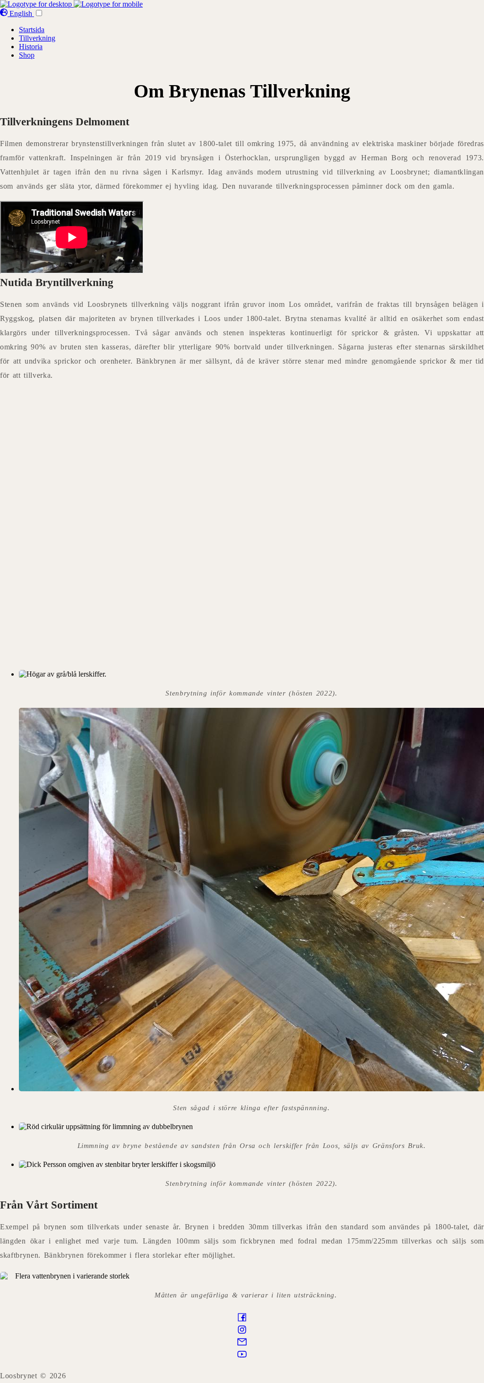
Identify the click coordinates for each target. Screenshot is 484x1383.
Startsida (31, 30)
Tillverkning (37, 38)
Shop (27, 55)
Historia (31, 47)
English (21, 13)
